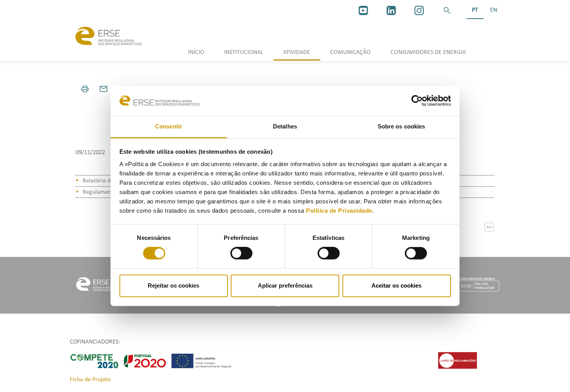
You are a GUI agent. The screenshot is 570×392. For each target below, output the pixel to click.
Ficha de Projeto (90, 379)
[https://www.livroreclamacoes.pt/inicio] (457, 360)
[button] (447, 10)
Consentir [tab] (168, 126)
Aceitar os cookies (396, 285)
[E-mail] (103, 89)
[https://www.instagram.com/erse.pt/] (419, 10)
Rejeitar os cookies (173, 285)
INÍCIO (196, 52)
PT (475, 10)
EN (493, 10)
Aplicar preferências (285, 285)
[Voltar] (489, 227)
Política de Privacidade (339, 210)
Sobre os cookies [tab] (401, 126)
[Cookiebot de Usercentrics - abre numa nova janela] (417, 101)
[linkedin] (391, 10)
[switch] (241, 253)
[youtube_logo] (363, 10)
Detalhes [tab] (285, 126)
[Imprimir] (85, 89)
